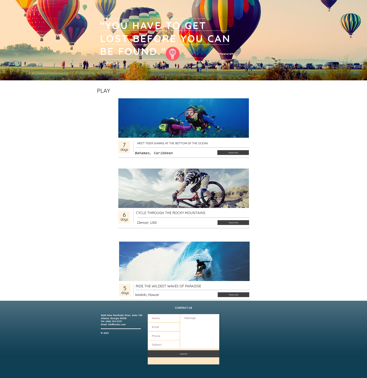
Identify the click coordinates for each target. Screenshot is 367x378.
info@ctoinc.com (117, 324)
